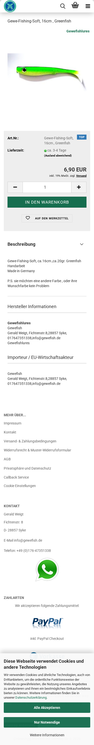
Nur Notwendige (47, 722)
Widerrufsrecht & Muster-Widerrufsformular (37, 450)
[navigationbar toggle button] (87, 6)
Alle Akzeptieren (47, 708)
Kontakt (10, 432)
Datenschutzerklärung (31, 697)
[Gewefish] (8, 6)
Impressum (12, 423)
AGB (7, 459)
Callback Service (16, 477)
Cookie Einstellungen (20, 486)
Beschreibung (21, 244)
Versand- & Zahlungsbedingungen (30, 441)
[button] (15, 187)
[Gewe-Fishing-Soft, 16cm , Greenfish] (47, 66)
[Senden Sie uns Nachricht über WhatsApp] (47, 569)
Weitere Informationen (47, 735)
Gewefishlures (77, 31)
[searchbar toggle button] (62, 6)
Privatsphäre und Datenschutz (27, 468)
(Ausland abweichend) (58, 155)
